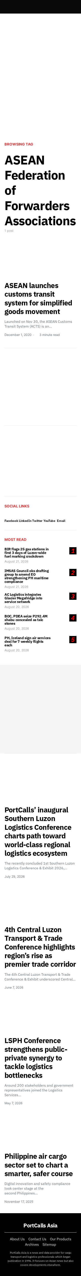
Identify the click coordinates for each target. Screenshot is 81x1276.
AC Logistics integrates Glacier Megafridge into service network (23, 598)
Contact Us (37, 1239)
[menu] (6, 6)
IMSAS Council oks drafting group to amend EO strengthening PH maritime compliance (26, 576)
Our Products (60, 1239)
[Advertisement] (40, 91)
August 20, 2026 (16, 607)
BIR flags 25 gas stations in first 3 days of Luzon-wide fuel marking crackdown (26, 552)
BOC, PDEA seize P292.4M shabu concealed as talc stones (25, 620)
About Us (17, 1239)
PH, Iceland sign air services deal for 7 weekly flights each (27, 641)
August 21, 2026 (16, 561)
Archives (32, 1244)
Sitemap (49, 1244)
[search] (71, 7)
